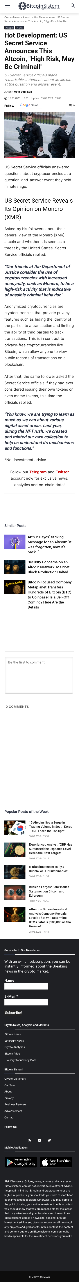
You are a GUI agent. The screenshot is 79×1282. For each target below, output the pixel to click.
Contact (9, 1117)
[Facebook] (14, 506)
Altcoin (27, 17)
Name (9, 980)
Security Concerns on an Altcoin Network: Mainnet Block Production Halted (49, 567)
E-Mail (11, 996)
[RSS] (30, 1140)
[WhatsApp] (34, 506)
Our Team (10, 1085)
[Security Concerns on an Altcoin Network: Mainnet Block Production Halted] (14, 567)
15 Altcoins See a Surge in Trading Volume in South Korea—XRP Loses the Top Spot (50, 827)
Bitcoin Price (12, 1053)
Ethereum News (14, 1040)
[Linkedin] (44, 506)
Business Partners (15, 1104)
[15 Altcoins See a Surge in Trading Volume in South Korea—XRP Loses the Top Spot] (14, 827)
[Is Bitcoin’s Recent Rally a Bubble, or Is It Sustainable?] (14, 872)
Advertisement (13, 1111)
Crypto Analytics (14, 1047)
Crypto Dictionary (15, 1078)
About (8, 1091)
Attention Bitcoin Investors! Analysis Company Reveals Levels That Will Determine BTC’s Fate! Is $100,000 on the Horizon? (50, 918)
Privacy (9, 1098)
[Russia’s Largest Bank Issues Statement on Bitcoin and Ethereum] (14, 892)
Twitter (62, 472)
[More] (64, 506)
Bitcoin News (12, 1034)
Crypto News (12, 17)
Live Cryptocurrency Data (20, 1060)
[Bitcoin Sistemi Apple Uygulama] (57, 1167)
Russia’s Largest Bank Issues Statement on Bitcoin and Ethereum (49, 891)
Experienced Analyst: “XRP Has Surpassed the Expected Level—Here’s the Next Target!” (51, 849)
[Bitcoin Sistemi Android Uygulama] (22, 1167)
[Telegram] (54, 506)
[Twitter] (24, 506)
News (20, 27)
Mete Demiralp (23, 91)
